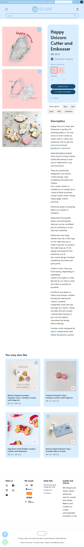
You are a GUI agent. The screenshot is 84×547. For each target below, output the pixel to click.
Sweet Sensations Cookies (61, 153)
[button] (6, 9)
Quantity (54, 76)
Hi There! (47, 493)
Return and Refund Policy (54, 543)
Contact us (48, 490)
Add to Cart (63, 86)
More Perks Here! (63, 2)
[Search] (75, 16)
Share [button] (56, 98)
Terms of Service (26, 543)
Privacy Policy (39, 543)
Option (57, 64)
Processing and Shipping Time (50, 486)
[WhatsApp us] (5, 542)
